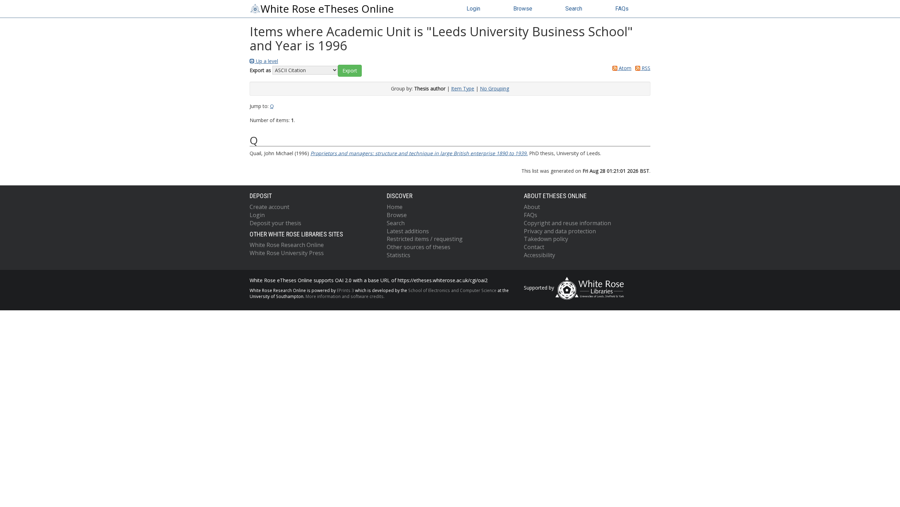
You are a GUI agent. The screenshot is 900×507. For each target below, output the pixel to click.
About (532, 207)
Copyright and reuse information (567, 223)
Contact (534, 247)
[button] (350, 71)
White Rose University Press (287, 253)
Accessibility (539, 255)
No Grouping (494, 88)
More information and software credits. (345, 296)
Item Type (462, 88)
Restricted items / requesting (425, 239)
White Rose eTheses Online (327, 9)
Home (395, 207)
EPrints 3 (345, 290)
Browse (522, 8)
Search (573, 8)
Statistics (398, 255)
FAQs (622, 8)
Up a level (266, 61)
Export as (260, 70)
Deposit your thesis (275, 223)
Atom (624, 68)
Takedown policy (546, 239)
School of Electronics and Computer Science (452, 290)
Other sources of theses (418, 247)
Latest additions (408, 231)
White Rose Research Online (287, 245)
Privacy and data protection (560, 231)
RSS (645, 68)
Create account (269, 207)
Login (473, 8)
